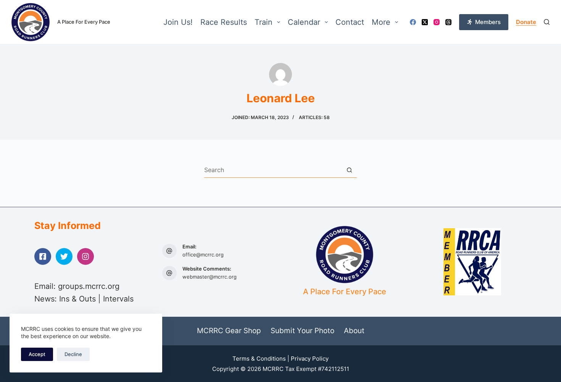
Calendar (304, 22)
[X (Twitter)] (425, 22)
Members (488, 22)
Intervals (118, 298)
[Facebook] (413, 22)
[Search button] (349, 170)
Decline (73, 354)
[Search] (547, 22)
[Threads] (448, 22)
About (354, 330)
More (381, 22)
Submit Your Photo (302, 330)
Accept (37, 354)
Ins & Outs (77, 298)
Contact (349, 22)
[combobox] (273, 169)
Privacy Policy (310, 358)
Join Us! (178, 22)
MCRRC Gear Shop (229, 330)
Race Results (223, 22)
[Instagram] (437, 22)
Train (263, 22)
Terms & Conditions (259, 358)
